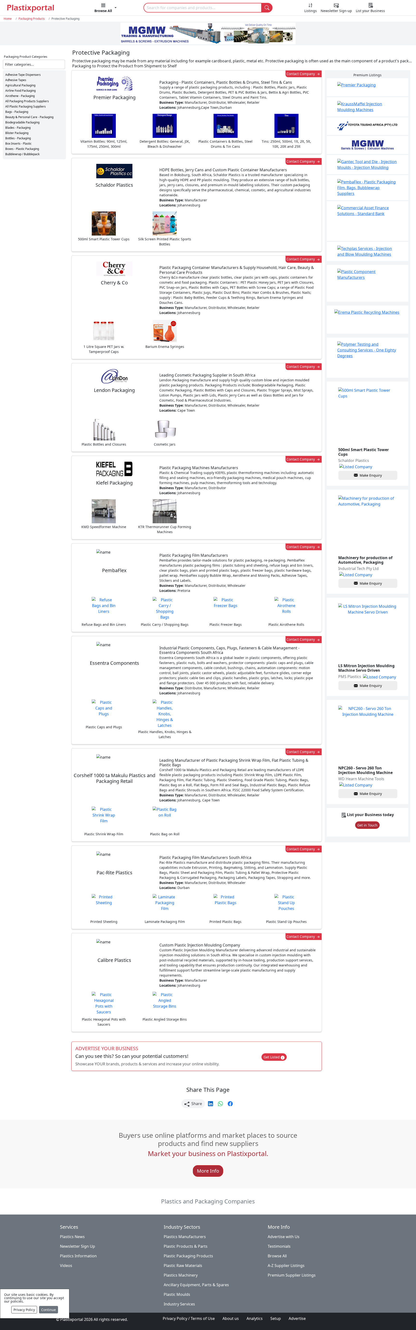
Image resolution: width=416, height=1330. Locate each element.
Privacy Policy (24, 1309)
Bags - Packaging (16, 112)
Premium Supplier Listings (292, 1275)
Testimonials (279, 1246)
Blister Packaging (16, 133)
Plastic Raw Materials (183, 1265)
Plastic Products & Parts (186, 1246)
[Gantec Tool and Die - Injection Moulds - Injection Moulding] (367, 164)
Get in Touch (367, 825)
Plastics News (72, 1236)
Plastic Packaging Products (188, 1256)
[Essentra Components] (367, 283)
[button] (105, 8)
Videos (66, 1265)
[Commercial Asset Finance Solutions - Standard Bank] (367, 221)
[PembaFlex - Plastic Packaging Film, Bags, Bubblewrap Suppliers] (367, 187)
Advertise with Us (283, 1236)
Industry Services (179, 1304)
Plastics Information (78, 1256)
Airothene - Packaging (20, 96)
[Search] (267, 8)
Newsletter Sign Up (77, 1246)
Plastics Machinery (181, 1275)
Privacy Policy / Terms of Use (189, 1318)
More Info (208, 1171)
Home (8, 18)
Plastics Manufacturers (185, 1236)
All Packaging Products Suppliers (27, 101)
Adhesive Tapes (15, 80)
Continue (48, 1309)
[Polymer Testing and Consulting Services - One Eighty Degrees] (367, 357)
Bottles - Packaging (18, 138)
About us (230, 1318)
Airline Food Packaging (20, 91)
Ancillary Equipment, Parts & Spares (196, 1284)
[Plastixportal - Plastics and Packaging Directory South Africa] (37, 8)
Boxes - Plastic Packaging (22, 149)
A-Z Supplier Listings (286, 1265)
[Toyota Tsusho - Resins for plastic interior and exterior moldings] (367, 126)
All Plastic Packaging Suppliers (25, 106)
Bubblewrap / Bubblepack (22, 154)
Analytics (255, 1318)
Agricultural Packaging (20, 85)
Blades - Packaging (18, 128)
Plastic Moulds (177, 1294)
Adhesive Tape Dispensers (23, 75)
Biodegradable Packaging (22, 122)
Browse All (277, 1256)
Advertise (297, 1318)
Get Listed (272, 1057)
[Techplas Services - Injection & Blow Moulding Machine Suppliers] (367, 251)
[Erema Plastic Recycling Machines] (367, 319)
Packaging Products (32, 18)
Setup (275, 1318)
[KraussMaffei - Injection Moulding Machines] (367, 107)
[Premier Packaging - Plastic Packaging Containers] (367, 87)
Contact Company (301, 73)
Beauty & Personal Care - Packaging (29, 117)
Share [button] (196, 1103)
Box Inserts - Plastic (18, 143)
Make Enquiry (371, 475)
